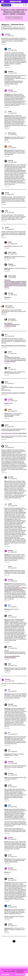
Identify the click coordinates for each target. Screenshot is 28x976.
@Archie (6, 809)
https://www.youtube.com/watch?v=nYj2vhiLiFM (13, 393)
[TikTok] (24, 974)
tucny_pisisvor (9, 306)
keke (9, 605)
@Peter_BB (7, 736)
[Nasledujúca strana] (17, 941)
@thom (6, 481)
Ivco (9, 689)
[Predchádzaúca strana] (11, 941)
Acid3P (10, 111)
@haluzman (7, 75)
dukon (6, 381)
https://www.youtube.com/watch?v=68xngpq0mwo (13, 433)
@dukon (6, 403)
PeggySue (10, 71)
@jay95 (6, 841)
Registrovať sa (18, 17)
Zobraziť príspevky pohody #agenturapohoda (13, 28)
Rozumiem (20, 971)
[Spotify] (22, 974)
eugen (9, 566)
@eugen (6, 583)
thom (6, 445)
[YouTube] (18, 974)
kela (6, 334)
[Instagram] (20, 974)
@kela (5, 356)
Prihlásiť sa (9, 17)
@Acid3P (6, 246)
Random (10, 924)
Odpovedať (3, 44)
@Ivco (5, 765)
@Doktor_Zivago (8, 268)
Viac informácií (11, 971)
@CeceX (6, 372)
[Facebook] (16, 974)
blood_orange (11, 133)
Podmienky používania (6, 26)
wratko (10, 146)
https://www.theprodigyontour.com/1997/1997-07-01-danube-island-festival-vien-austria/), (15, 589)
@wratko (6, 164)
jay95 (9, 48)
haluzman (7, 34)
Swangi (7, 192)
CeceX (10, 351)
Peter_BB (10, 160)
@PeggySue (7, 94)
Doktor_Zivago (12, 252)
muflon (10, 242)
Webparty (5, 25)
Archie (9, 785)
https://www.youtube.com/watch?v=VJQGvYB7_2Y (13, 345)
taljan (6, 210)
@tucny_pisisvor (8, 323)
